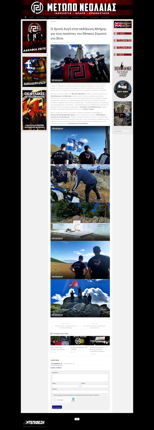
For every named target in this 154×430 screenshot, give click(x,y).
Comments (57, 363)
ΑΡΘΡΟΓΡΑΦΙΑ (64, 17)
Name (54, 383)
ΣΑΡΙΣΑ (84, 17)
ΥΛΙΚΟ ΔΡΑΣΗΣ (94, 17)
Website (54, 389)
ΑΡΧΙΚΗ (31, 17)
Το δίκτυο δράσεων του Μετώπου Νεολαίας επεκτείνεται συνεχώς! (97, 349)
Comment (55, 372)
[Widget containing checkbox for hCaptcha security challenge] (64, 400)
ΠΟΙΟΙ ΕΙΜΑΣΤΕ (40, 17)
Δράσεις (53, 21)
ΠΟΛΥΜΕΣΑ (75, 17)
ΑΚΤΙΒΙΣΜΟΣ (53, 17)
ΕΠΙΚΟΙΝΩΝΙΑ (105, 17)
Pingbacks (69, 363)
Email (83, 383)
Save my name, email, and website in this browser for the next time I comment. (76, 395)
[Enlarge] (108, 46)
